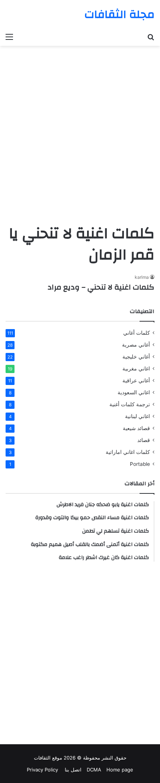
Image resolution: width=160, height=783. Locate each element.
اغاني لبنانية (137, 416)
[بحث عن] (150, 36)
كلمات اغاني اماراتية (128, 452)
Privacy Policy (42, 770)
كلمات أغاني (136, 333)
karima (142, 277)
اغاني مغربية (136, 369)
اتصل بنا (72, 770)
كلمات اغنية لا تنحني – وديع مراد (101, 287)
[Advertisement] (80, 137)
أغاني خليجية (136, 357)
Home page (119, 770)
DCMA (94, 770)
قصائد (143, 440)
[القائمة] (9, 36)
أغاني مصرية (136, 345)
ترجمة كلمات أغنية (129, 404)
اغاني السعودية (134, 392)
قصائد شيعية (136, 428)
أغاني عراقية (136, 380)
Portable (140, 464)
